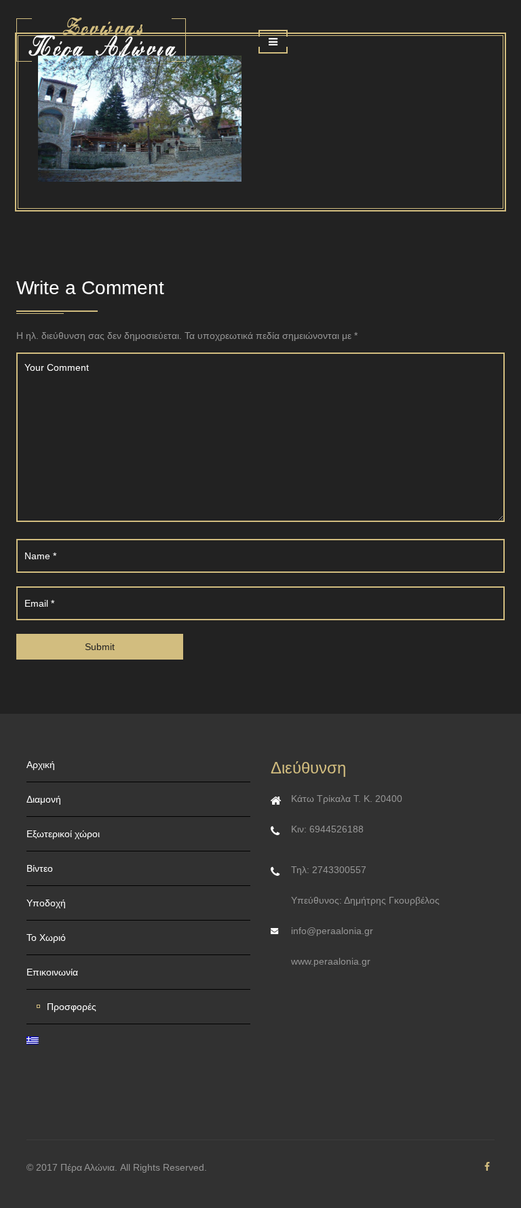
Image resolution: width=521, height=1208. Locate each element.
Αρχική (40, 764)
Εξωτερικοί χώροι (63, 833)
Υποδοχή (46, 903)
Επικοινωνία (52, 972)
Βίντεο (39, 868)
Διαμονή (43, 799)
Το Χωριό (46, 937)
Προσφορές (71, 1006)
